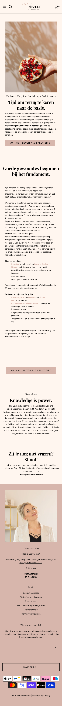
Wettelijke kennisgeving (31, 597)
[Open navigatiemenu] (4, 6)
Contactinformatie (31, 593)
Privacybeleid (31, 601)
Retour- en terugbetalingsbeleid (31, 605)
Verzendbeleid (31, 609)
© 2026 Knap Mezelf (21, 695)
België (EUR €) (30, 667)
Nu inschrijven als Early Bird (30, 143)
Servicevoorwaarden (31, 614)
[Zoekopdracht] (12, 6)
